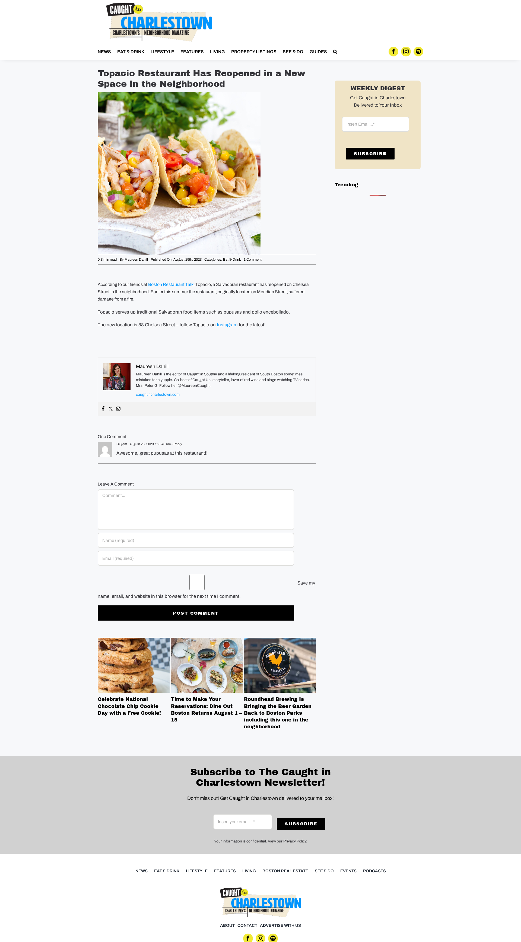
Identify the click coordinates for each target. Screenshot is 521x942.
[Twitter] (110, 409)
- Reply (176, 444)
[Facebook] (103, 409)
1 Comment (253, 259)
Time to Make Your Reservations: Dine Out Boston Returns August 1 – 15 (206, 665)
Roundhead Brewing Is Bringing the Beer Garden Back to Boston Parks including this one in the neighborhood (280, 665)
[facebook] (393, 51)
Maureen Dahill (136, 259)
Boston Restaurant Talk (170, 284)
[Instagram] (118, 409)
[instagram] (406, 51)
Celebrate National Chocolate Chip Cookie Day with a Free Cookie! (133, 665)
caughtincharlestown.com (158, 394)
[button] (335, 51)
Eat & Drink (232, 259)
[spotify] (418, 51)
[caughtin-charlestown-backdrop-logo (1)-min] (159, 5)
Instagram (227, 324)
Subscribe (370, 153)
